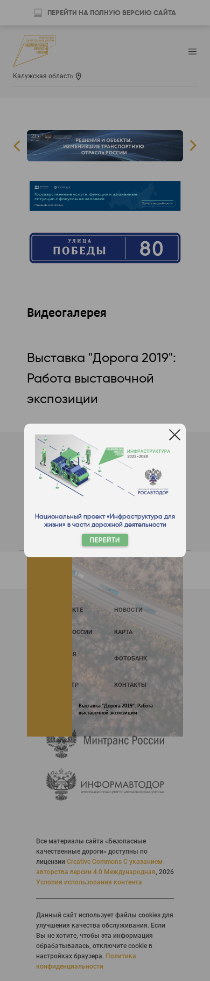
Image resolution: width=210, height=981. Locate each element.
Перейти (105, 540)
